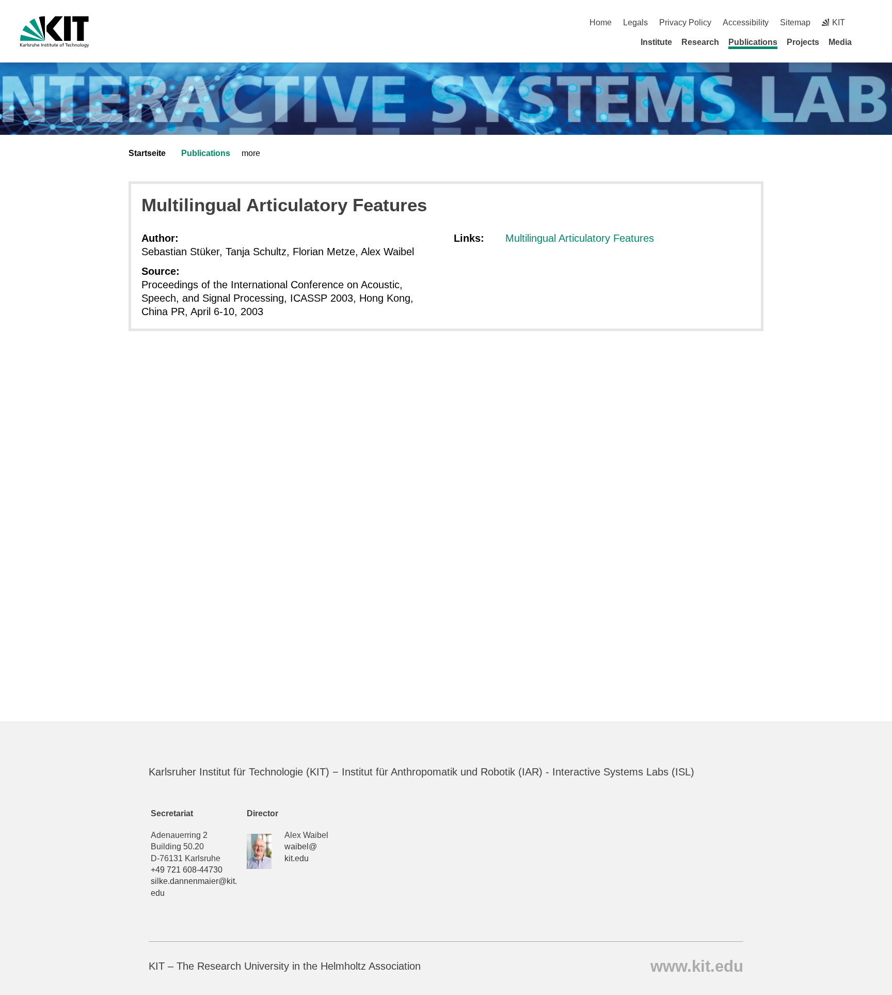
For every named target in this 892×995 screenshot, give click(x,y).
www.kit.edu (696, 965)
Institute (656, 42)
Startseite (147, 153)
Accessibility (746, 22)
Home (601, 22)
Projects (803, 42)
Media (840, 42)
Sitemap (795, 22)
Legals (635, 22)
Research (700, 42)
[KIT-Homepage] (54, 32)
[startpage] (868, 42)
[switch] (868, 22)
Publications (752, 42)
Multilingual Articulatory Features (579, 238)
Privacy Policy (685, 22)
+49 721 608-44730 (186, 869)
